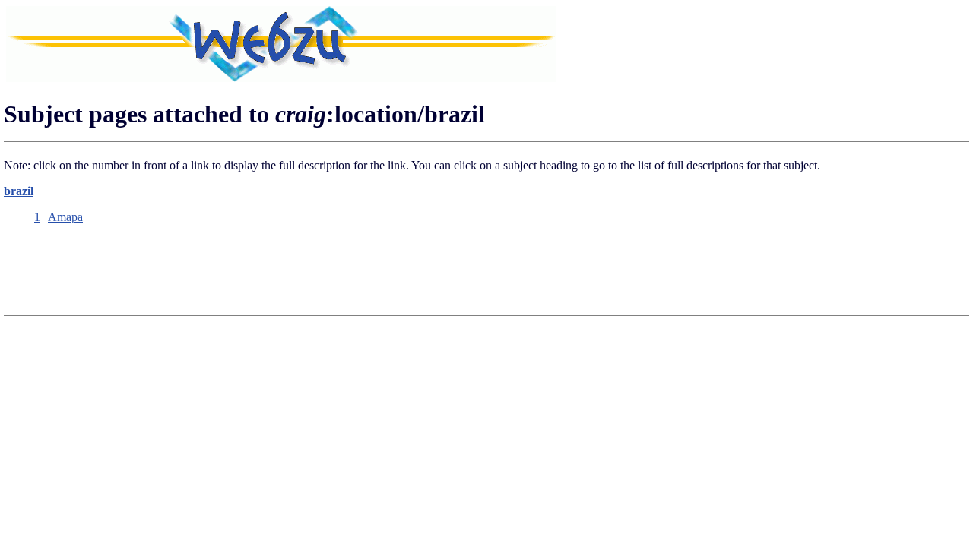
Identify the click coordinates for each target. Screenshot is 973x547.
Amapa (65, 216)
